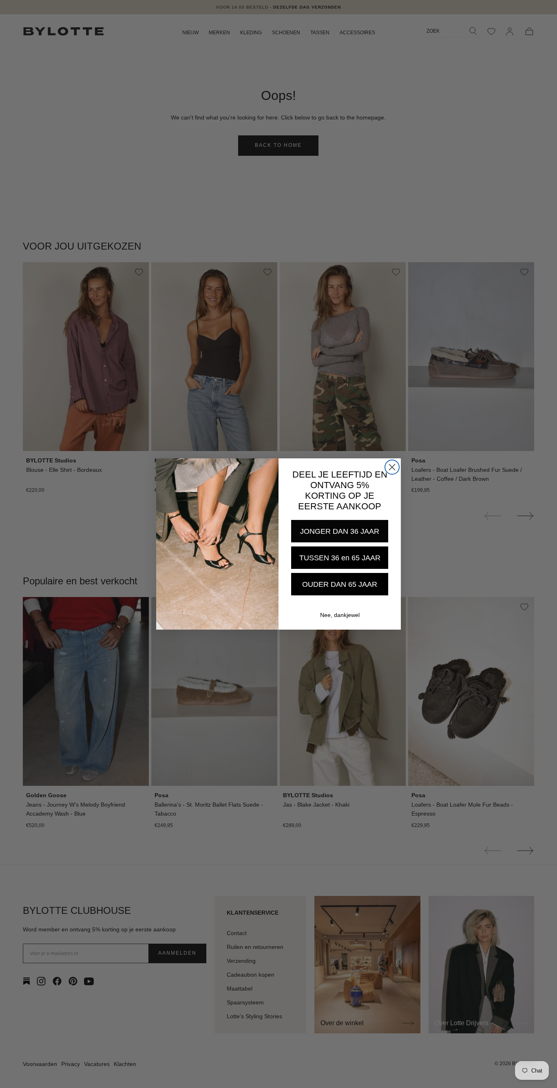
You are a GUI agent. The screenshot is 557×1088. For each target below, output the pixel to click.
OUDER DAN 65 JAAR (339, 584)
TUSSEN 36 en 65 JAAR (339, 558)
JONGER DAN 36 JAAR (339, 531)
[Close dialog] (392, 467)
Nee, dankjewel (340, 615)
